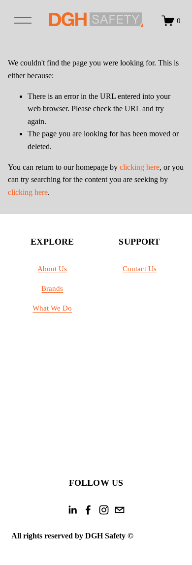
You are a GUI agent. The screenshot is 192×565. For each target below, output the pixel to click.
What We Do (52, 308)
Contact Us (140, 269)
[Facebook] (88, 510)
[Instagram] (104, 510)
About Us (52, 269)
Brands (52, 288)
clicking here (140, 167)
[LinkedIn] (72, 510)
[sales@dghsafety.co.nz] (120, 510)
